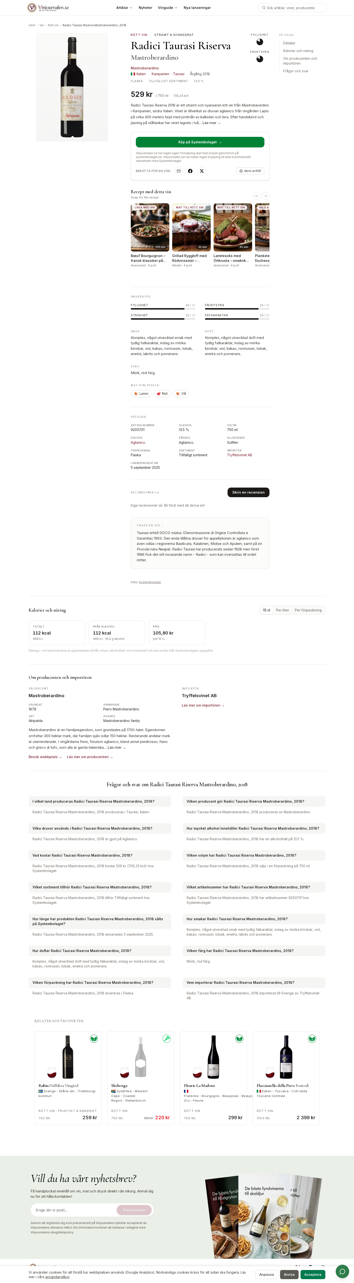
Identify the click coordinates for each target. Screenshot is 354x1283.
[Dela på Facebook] (190, 171)
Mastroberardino (145, 68)
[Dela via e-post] (178, 171)
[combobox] (292, 7)
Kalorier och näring (298, 51)
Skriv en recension (248, 492)
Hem (32, 25)
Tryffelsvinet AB (239, 455)
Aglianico (138, 442)
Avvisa (289, 1274)
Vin (41, 25)
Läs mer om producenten (90, 757)
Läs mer (212, 122)
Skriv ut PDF (252, 171)
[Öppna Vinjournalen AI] (342, 1271)
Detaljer (289, 43)
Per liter (282, 610)
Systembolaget (150, 582)
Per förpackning (308, 610)
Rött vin (53, 25)
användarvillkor (57, 1277)
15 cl (266, 610)
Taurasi (178, 74)
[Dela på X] (201, 171)
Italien (141, 74)
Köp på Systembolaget (200, 142)
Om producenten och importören (300, 61)
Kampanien (160, 74)
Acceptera (312, 1274)
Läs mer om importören (203, 705)
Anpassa (266, 1274)
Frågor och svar (295, 71)
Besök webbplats (45, 757)
